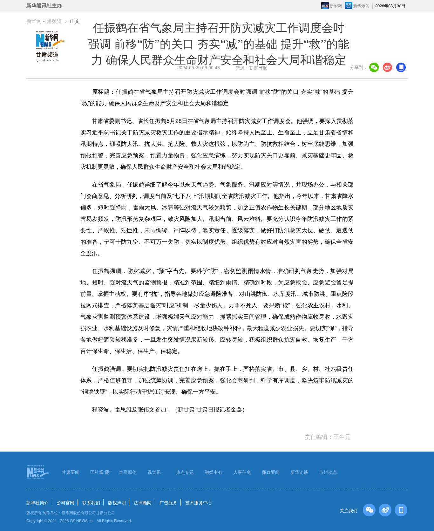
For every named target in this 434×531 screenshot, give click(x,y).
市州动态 (328, 472)
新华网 (335, 6)
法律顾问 (143, 502)
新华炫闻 (361, 6)
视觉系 (154, 472)
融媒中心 (213, 472)
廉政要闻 (271, 472)
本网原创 (128, 472)
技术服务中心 (198, 502)
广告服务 (168, 502)
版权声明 (117, 502)
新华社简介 (37, 502)
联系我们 (91, 502)
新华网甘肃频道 (44, 20)
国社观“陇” (100, 472)
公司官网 (65, 502)
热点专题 (185, 472)
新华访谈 (299, 472)
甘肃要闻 (70, 472)
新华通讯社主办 (44, 5)
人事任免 (242, 472)
